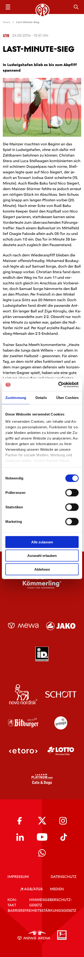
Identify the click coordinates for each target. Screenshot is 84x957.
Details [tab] (41, 397)
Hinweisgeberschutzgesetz (50, 902)
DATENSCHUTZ (64, 876)
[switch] (72, 492)
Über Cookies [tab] (67, 397)
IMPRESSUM (18, 876)
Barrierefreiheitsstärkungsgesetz (42, 910)
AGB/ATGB (33, 889)
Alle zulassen (42, 542)
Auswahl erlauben (42, 556)
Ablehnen (42, 569)
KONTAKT (12, 902)
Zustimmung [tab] (15, 397)
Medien (57, 889)
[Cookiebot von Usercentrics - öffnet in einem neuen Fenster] (59, 385)
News (6, 22)
